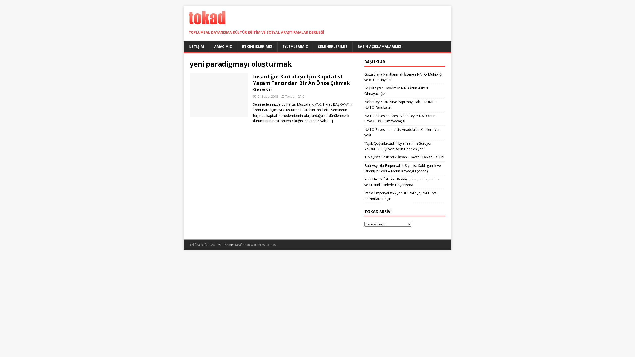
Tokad (290, 96)
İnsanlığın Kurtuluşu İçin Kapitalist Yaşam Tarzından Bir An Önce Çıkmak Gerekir (301, 83)
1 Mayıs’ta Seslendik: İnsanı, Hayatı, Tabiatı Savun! (404, 157)
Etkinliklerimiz (257, 46)
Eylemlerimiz (295, 46)
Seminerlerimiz (333, 46)
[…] (330, 121)
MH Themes (226, 245)
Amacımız (223, 46)
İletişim (196, 46)
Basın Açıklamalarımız (379, 46)
